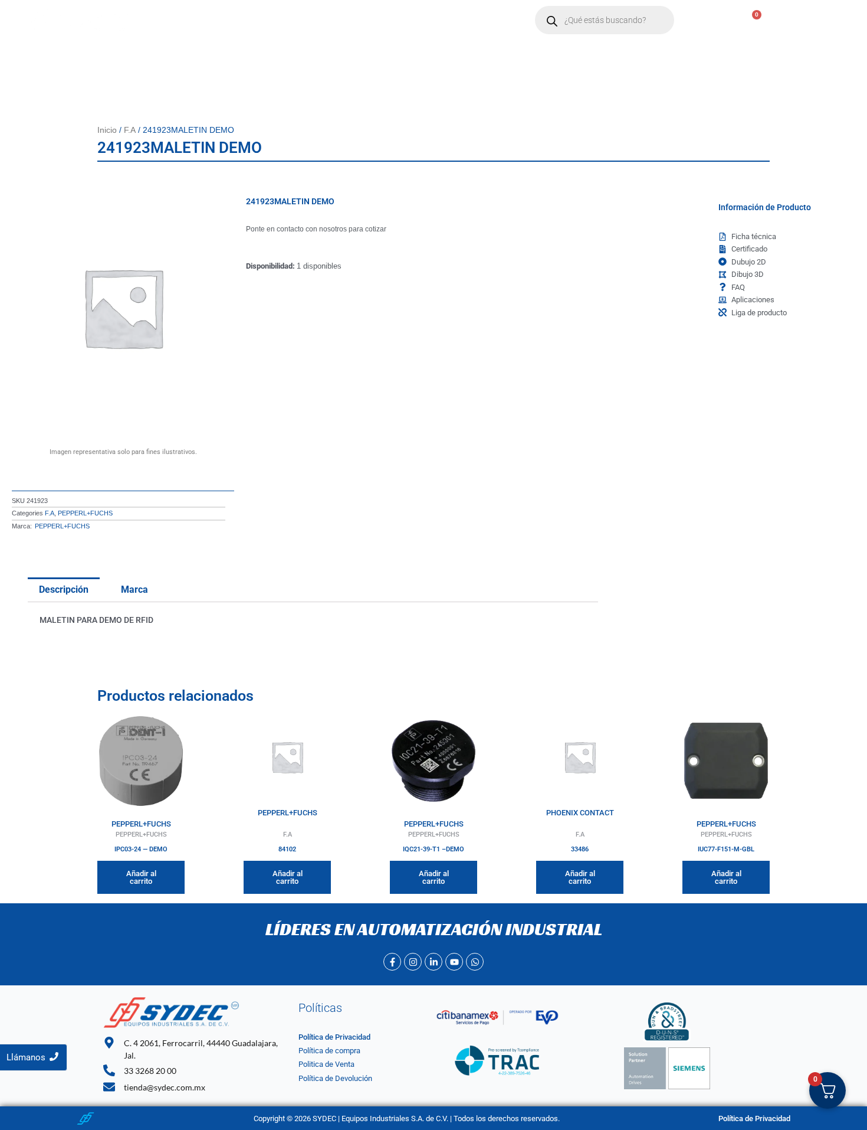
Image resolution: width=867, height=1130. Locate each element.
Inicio (194, 20)
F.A (130, 130)
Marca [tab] (134, 589)
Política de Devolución (335, 1078)
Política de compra (329, 1050)
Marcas (297, 20)
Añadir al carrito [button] (141, 877)
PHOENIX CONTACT (580, 812)
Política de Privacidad (334, 1037)
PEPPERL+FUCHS (85, 513)
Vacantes (420, 20)
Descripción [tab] (63, 589)
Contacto (362, 20)
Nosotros (244, 20)
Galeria (473, 20)
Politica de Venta (326, 1064)
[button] (302, 20)
